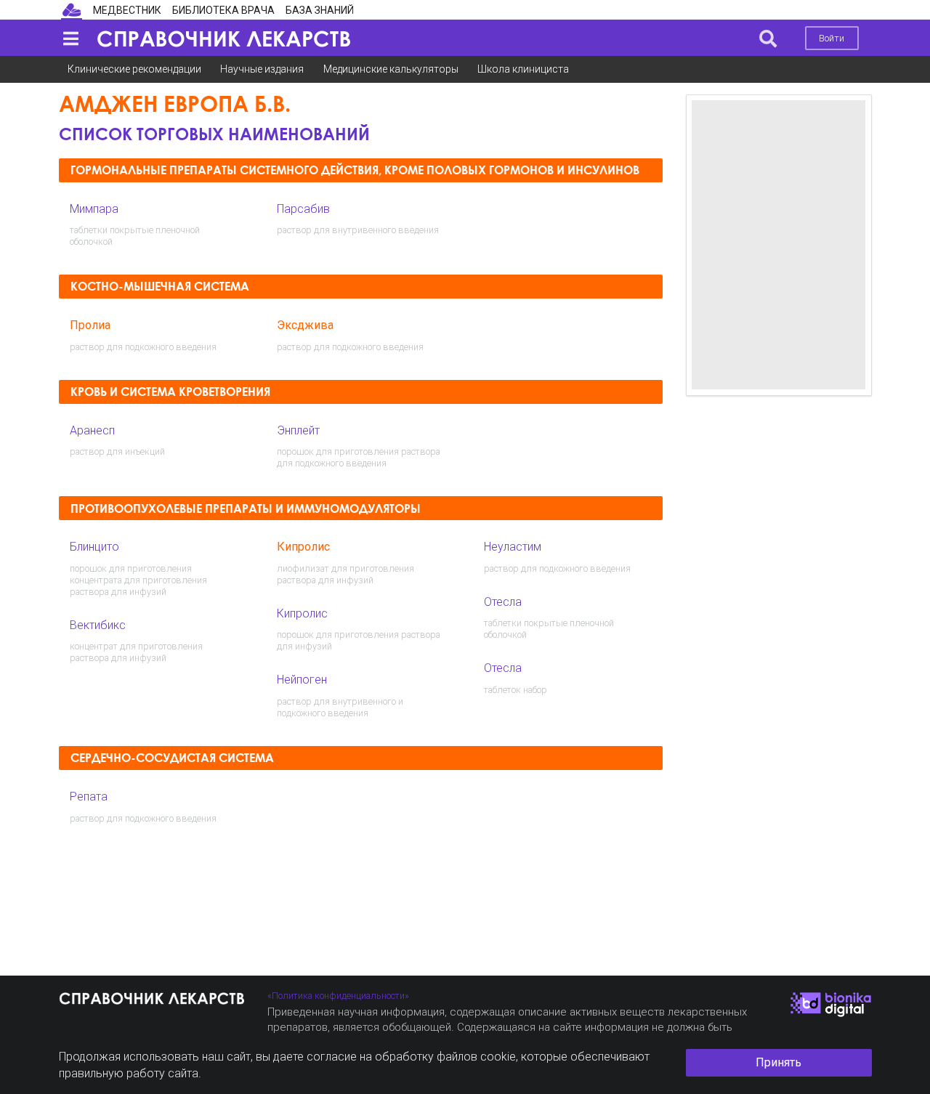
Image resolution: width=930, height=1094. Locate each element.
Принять (778, 1062)
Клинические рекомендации (134, 69)
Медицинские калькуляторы (390, 69)
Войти (831, 38)
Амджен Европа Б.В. (175, 103)
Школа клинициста (523, 69)
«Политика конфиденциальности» (338, 995)
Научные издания (262, 69)
